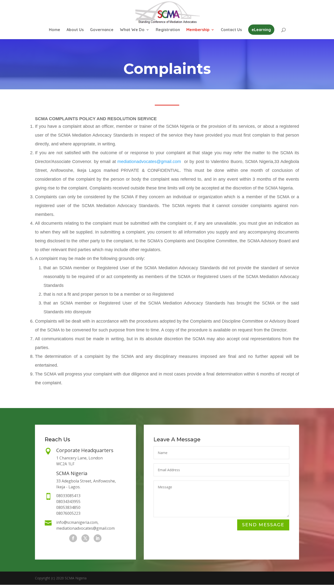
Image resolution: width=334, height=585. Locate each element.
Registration (168, 30)
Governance (101, 30)
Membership (198, 30)
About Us (75, 30)
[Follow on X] (85, 538)
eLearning (261, 29)
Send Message (263, 524)
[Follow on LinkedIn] (97, 538)
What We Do (132, 30)
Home (54, 30)
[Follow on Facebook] (73, 538)
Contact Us (231, 30)
